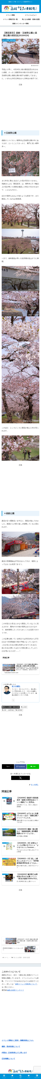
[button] (37, 578)
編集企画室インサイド (15, 990)
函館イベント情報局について (26, 984)
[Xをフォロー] (13, 700)
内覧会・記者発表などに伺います (14, 1052)
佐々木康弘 (16, 686)
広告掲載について (8, 1058)
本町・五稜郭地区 (9, 710)
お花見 (25, 707)
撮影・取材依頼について (11, 1046)
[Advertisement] (20, 106)
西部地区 (19, 710)
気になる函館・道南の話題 (11, 707)
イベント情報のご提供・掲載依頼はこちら (18, 1040)
